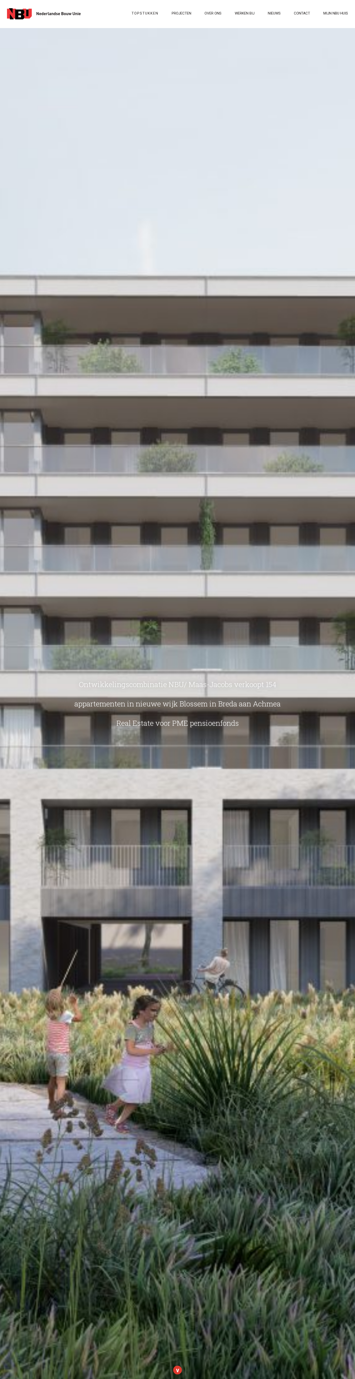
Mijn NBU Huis (335, 13)
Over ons (213, 13)
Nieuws (274, 13)
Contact (302, 13)
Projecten (181, 13)
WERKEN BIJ (245, 13)
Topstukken (145, 13)
